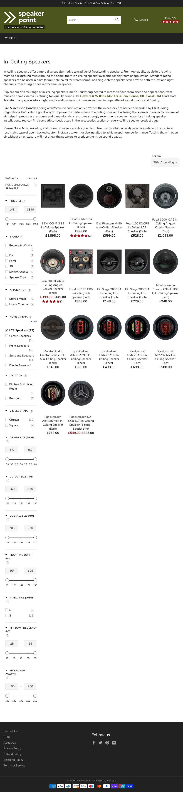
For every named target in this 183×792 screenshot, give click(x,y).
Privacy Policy (12, 748)
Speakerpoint (83, 780)
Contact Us (11, 731)
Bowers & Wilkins (93, 96)
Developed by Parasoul (104, 780)
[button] (21, 186)
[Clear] (21, 186)
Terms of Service (14, 766)
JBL (142, 96)
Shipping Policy (13, 760)
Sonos (133, 96)
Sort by (156, 156)
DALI (159, 96)
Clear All (32, 178)
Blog (7, 737)
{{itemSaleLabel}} (53, 223)
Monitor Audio (117, 96)
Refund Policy (12, 754)
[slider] (7, 219)
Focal (150, 96)
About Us (10, 743)
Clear (34, 321)
